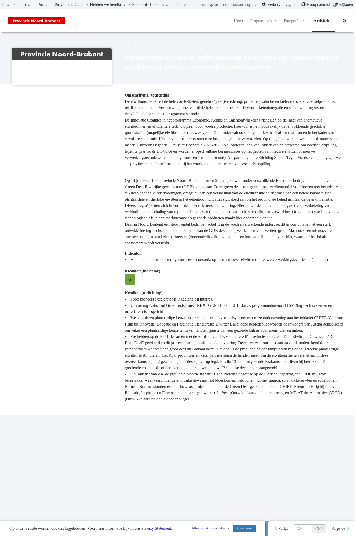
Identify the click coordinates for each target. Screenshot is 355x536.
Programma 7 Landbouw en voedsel (69, 4)
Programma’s (42, 4)
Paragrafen (292, 20)
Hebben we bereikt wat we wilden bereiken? (108, 4)
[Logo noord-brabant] (36, 21)
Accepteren (244, 528)
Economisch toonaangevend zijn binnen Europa (151, 4)
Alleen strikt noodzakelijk (210, 528)
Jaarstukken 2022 (24, 4)
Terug (136, 44)
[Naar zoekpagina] (345, 20)
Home (239, 20)
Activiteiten (324, 20)
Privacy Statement (156, 528)
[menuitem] (279, 4)
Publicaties (6, 4)
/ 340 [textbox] (319, 529)
